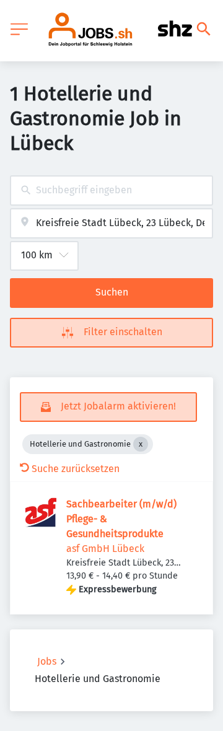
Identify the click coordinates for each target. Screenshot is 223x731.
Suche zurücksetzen (76, 469)
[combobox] (111, 190)
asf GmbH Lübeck (105, 548)
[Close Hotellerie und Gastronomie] (140, 444)
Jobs (46, 661)
